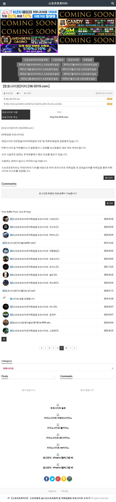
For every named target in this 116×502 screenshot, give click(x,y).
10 (66, 348)
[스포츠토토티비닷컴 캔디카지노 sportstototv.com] (87, 22)
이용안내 (52, 491)
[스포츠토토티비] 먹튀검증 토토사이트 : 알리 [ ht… (35, 275)
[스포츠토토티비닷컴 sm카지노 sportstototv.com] (87, 31)
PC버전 (64, 491)
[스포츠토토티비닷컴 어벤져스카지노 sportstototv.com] (29, 40)
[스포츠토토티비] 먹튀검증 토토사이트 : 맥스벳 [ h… (36, 283)
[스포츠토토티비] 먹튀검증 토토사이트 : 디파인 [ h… (36, 219)
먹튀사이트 (8, 368)
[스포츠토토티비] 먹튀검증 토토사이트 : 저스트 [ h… (36, 227)
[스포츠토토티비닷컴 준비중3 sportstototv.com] (87, 40)
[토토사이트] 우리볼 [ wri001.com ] (20, 243)
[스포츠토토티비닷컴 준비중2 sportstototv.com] (29, 22)
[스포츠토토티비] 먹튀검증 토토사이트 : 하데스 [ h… (36, 235)
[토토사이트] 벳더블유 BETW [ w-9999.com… (31, 322)
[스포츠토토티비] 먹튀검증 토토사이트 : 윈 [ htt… (34, 314)
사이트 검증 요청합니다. (23, 298)
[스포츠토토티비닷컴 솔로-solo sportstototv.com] (29, 14)
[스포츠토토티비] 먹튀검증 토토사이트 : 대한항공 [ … (36, 251)
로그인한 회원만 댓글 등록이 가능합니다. (58, 193)
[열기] (4, 4)
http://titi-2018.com (58, 99)
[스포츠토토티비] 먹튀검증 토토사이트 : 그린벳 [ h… (36, 330)
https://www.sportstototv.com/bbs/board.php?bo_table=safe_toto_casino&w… (58, 104)
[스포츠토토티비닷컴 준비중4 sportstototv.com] (29, 31)
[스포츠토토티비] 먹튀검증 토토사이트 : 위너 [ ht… (35, 306)
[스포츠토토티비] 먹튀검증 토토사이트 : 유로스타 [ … (36, 259)
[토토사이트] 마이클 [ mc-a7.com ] (20, 291)
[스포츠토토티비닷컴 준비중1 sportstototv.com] (87, 14)
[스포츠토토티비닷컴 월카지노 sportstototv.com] (29, 48)
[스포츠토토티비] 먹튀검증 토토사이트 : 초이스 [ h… (36, 267)
